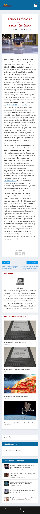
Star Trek (23, 477)
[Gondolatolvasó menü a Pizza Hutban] (20, 383)
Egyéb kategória (20, 469)
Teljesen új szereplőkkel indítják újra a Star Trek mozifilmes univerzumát (21, 466)
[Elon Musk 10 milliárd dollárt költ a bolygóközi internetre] (20, 410)
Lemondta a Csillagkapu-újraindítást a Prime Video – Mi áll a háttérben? (21, 482)
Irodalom (18, 499)
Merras (15, 29)
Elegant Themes (15, 509)
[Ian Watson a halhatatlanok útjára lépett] (6, 491)
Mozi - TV (18, 485)
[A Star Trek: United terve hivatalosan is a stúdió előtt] (6, 475)
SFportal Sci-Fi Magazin (13, 451)
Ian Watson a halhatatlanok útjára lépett (22, 490)
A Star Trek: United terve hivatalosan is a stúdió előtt (22, 474)
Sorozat (18, 477)
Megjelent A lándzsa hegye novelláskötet (22, 498)
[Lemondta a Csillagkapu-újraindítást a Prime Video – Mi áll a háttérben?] (6, 483)
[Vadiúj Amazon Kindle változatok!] (20, 330)
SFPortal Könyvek (25, 499)
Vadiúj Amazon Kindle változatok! (15, 342)
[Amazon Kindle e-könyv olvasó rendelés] (20, 357)
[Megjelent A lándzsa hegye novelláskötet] (6, 499)
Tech (29, 29)
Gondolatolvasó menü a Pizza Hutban (16, 396)
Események (19, 492)
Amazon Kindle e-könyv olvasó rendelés (17, 369)
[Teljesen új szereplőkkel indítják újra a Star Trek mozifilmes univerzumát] (6, 466)
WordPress (32, 509)
